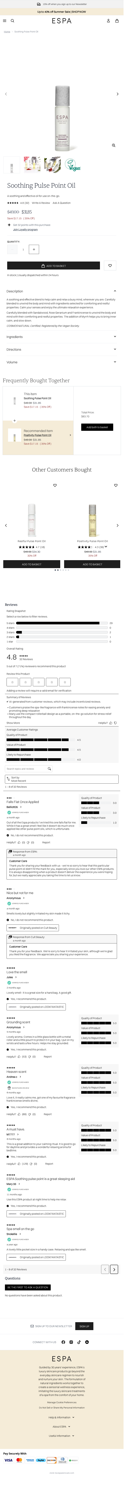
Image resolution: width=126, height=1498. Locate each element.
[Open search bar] (12, 20)
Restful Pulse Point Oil (32, 541)
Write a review (41, 202)
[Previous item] (6, 525)
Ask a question (62, 202)
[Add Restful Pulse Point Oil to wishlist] (55, 485)
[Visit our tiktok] (79, 1342)
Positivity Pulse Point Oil (92, 541)
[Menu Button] (4, 20)
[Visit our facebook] (63, 1342)
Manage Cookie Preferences (61, 1402)
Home (7, 31)
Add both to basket (97, 427)
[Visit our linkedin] (87, 1342)
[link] (108, 20)
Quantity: (13, 241)
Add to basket (32, 564)
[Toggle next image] (117, 94)
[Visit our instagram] (71, 1342)
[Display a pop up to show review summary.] (106, 546)
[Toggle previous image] (6, 94)
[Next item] (117, 525)
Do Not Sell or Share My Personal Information (62, 1407)
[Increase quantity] (34, 249)
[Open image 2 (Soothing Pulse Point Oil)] (32, 165)
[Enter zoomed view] (114, 145)
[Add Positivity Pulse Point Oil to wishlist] (116, 485)
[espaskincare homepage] (61, 20)
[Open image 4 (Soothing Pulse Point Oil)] (73, 165)
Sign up (84, 1326)
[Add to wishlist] (110, 265)
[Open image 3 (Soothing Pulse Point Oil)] (52, 165)
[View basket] (117, 20)
